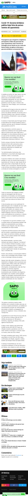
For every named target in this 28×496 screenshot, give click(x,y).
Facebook (18, 455)
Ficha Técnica (4, 489)
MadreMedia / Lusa (6, 31)
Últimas (4, 416)
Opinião (3, 418)
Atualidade (23, 31)
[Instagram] (5, 485)
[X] (22, 485)
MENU (14, 2)
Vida (2, 439)
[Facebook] (14, 485)
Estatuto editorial (12, 489)
